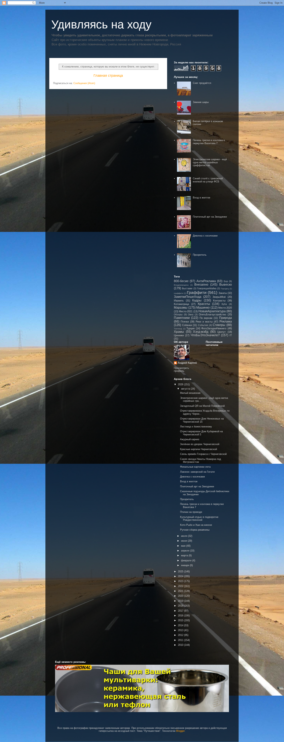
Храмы (179, 331)
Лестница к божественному (196, 426)
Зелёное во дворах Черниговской (199, 444)
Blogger (180, 730)
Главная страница (108, 75)
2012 (181, 635)
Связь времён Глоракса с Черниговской (203, 454)
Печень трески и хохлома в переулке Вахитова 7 (209, 142)
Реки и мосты (204, 321)
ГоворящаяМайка (206, 288)
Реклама (225, 321)
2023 (181, 581)
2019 (181, 600)
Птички (185, 321)
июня (184, 540)
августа (186, 388)
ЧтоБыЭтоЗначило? (205, 335)
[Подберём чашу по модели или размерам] (142, 688)
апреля (185, 550)
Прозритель (200, 254)
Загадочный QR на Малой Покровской (202, 405)
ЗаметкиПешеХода (187, 296)
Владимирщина (181, 285)
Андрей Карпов (187, 362)
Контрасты (219, 300)
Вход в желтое (201, 197)
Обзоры (178, 314)
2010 (181, 644)
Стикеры (219, 325)
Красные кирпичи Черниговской (198, 449)
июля (184, 535)
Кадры (197, 300)
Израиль (179, 300)
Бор (226, 281)
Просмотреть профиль (181, 369)
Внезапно (201, 284)
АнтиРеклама (206, 281)
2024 (181, 576)
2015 (181, 620)
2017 (181, 610)
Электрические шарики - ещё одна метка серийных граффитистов (210, 162)
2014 (181, 625)
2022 (181, 586)
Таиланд (178, 329)
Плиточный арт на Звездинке (210, 216)
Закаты (223, 293)
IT (231, 335)
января (185, 565)
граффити (178, 293)
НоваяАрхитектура (212, 311)
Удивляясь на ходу (101, 24)
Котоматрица (181, 304)
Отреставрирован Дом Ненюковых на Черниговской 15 (202, 420)
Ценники (179, 335)
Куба (224, 304)
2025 (181, 571)
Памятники (182, 317)
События (203, 325)
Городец (225, 289)
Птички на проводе (191, 512)
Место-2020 (225, 307)
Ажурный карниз (189, 439)
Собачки (187, 325)
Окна (190, 314)
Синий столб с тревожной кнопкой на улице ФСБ (208, 180)
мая (183, 545)
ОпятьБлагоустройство (212, 314)
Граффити (197, 292)
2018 (181, 605)
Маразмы (180, 307)
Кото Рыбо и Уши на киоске (196, 524)
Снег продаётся (202, 83)
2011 (181, 640)
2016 (181, 615)
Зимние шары (201, 102)
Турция (190, 328)
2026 (181, 384)
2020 (181, 595)
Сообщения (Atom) (84, 83)
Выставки (187, 288)
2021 (181, 591)
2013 (181, 630)
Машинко (203, 307)
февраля (186, 560)
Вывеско (225, 284)
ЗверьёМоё (219, 296)
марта (185, 555)
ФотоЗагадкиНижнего (213, 328)
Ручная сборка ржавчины (194, 529)
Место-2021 (185, 311)
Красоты (204, 303)
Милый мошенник (190, 392)
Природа (225, 317)
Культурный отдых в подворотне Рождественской (199, 519)
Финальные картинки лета (195, 466)
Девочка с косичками (205, 235)
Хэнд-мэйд (200, 331)
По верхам (206, 318)
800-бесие (181, 281)
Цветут (221, 331)
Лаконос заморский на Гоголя (197, 471)
